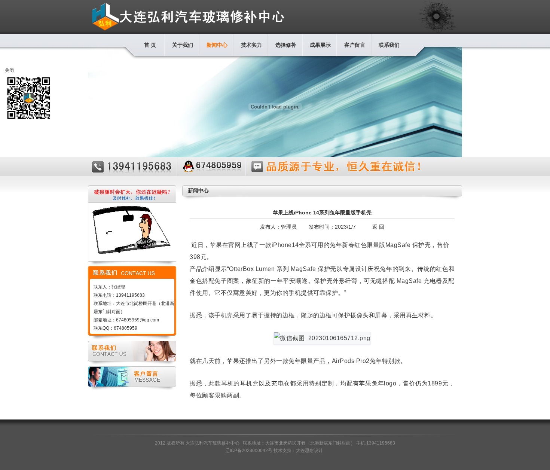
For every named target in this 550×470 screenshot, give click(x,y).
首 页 (150, 45)
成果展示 (320, 45)
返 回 (378, 227)
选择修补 (285, 45)
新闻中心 (217, 45)
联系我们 (389, 45)
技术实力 (251, 45)
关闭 (9, 70)
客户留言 (354, 45)
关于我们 (182, 45)
